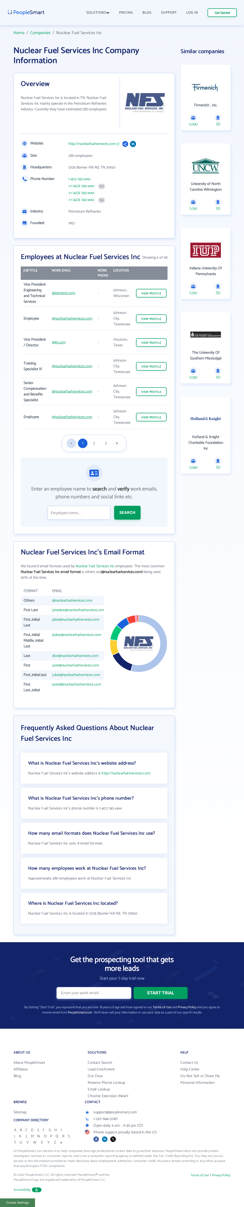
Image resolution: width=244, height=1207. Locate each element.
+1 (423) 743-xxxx (81, 186)
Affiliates (21, 1069)
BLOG (147, 12)
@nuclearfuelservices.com (72, 318)
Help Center (189, 1069)
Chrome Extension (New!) (108, 1096)
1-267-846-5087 (105, 1119)
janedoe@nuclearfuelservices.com (78, 610)
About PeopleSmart (29, 1062)
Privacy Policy (187, 1007)
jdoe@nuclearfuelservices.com (75, 619)
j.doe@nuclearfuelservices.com (76, 675)
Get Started (222, 13)
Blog (17, 1076)
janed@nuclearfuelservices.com (76, 684)
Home (19, 32)
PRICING (126, 12)
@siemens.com (63, 293)
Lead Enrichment (101, 1069)
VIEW (151, 293)
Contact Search (100, 1062)
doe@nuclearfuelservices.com (75, 656)
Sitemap (20, 1112)
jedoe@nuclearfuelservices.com (76, 635)
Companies (40, 32)
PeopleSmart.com (80, 1012)
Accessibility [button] (22, 1190)
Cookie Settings (17, 1202)
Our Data (95, 1076)
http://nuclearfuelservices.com (92, 144)
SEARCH (127, 512)
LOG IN (192, 12)
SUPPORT (169, 12)
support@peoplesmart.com (115, 1112)
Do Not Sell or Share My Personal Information (200, 1079)
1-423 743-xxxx (79, 179)
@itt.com (59, 342)
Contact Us (189, 1062)
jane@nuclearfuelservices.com (75, 665)
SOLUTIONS (96, 12)
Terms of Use (162, 1007)
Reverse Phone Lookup (106, 1082)
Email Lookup (99, 1089)
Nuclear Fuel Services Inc (95, 566)
